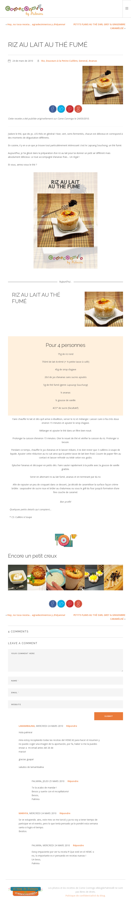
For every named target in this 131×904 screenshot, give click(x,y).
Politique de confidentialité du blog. (86, 895)
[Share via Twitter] (61, 108)
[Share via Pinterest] (70, 108)
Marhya (23, 813)
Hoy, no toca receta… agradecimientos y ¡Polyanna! (36, 24)
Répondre (71, 725)
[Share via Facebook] (53, 108)
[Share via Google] (78, 108)
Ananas (93, 60)
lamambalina (27, 725)
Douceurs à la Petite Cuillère (61, 60)
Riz (43, 60)
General (83, 60)
